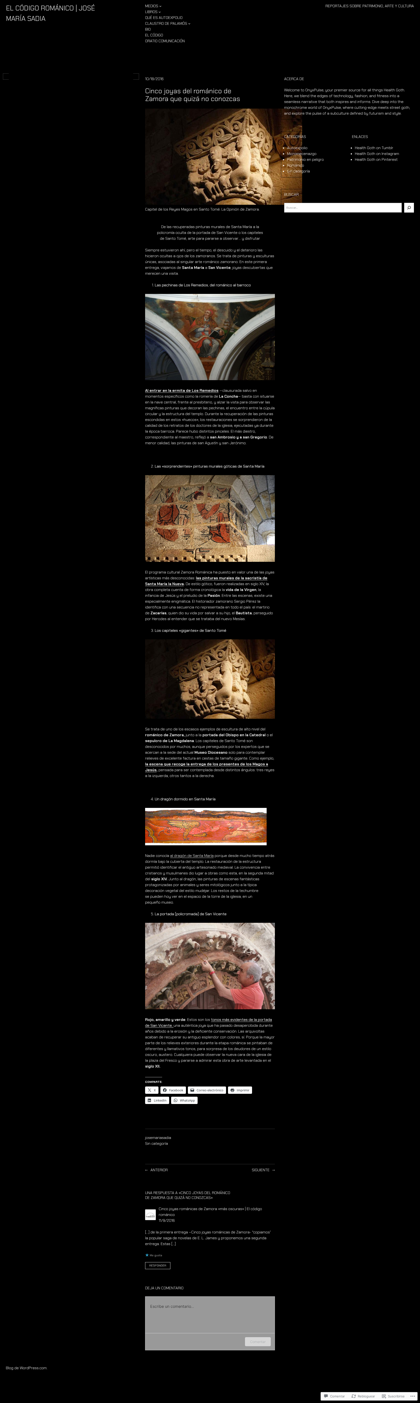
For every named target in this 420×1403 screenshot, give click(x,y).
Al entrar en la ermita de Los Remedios (182, 390)
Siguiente (261, 1169)
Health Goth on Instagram (377, 153)
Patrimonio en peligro (305, 159)
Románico (295, 165)
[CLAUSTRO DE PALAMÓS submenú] (189, 23)
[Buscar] (409, 208)
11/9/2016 (167, 1220)
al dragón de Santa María (192, 855)
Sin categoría (156, 1143)
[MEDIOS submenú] (160, 6)
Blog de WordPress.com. (26, 1367)
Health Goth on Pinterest (376, 159)
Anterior (159, 1169)
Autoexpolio (297, 147)
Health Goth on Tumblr (374, 147)
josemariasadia (158, 1137)
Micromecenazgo (301, 153)
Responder (157, 1265)
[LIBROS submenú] (159, 12)
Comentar (258, 1342)
